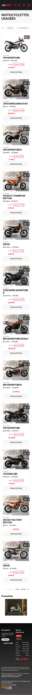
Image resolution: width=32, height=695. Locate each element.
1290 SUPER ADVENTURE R (15, 291)
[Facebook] (22, 659)
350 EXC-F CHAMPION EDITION (14, 197)
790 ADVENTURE (11, 57)
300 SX (6, 244)
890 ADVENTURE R (12, 384)
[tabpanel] (22, 649)
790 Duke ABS (10, 474)
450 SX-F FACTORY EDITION (12, 521)
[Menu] (29, 5)
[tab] (19, 636)
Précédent (9, 589)
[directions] (24, 5)
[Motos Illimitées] (6, 5)
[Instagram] (25, 659)
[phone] (19, 5)
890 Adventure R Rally (16, 338)
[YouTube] (28, 659)
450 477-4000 (8, 643)
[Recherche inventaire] (15, 5)
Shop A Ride (13, 684)
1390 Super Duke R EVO (15, 103)
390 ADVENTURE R (12, 149)
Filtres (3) (10, 28)
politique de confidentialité (7, 675)
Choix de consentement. (13, 676)
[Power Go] (16, 687)
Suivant (23, 589)
